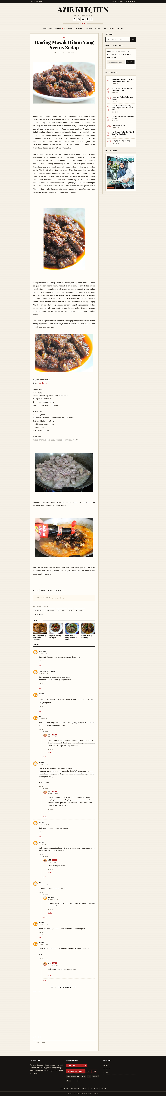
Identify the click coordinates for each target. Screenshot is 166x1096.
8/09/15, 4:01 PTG (43, 696)
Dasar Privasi (94, 1089)
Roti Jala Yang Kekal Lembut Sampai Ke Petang (122, 89)
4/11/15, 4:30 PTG (52, 862)
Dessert (98, 28)
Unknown (41, 762)
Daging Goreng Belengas (122, 141)
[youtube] (83, 19)
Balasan (41, 662)
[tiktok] (87, 19)
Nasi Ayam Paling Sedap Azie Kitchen (122, 98)
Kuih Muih (89, 28)
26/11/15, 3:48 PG (43, 925)
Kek (105, 28)
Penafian (103, 1089)
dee (40, 717)
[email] (91, 19)
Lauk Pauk (58, 28)
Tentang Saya (75, 1089)
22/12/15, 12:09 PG (44, 944)
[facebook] (74, 19)
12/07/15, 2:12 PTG (43, 653)
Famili (111, 28)
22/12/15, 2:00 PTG (53, 965)
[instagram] (79, 19)
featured (50, 590)
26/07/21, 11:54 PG (53, 899)
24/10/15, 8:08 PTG (44, 824)
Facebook (106, 1065)
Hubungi (120, 28)
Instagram (106, 1069)
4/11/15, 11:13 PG (43, 844)
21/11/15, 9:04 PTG (43, 884)
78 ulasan (71, 52)
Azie (49, 735)
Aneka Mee (79, 28)
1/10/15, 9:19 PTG (52, 736)
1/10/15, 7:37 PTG (43, 719)
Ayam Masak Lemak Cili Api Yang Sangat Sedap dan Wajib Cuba (122, 108)
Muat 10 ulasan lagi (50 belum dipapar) (64, 987)
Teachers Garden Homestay (47, 671)
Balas (42, 661)
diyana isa (42, 694)
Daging (64, 37)
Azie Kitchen (83, 9)
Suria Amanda (43, 651)
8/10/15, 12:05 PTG (53, 793)
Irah (40, 882)
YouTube (106, 1073)
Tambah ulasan (37, 991)
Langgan (130, 62)
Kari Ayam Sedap (119, 125)
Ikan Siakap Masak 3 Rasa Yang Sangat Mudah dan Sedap (123, 80)
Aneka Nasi (69, 28)
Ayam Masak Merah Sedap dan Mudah (123, 117)
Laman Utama (47, 28)
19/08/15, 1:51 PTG (44, 673)
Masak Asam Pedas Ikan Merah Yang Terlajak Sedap (123, 133)
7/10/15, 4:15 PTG (43, 764)
